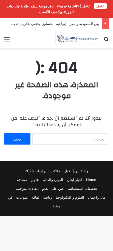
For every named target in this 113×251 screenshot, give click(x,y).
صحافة (22, 179)
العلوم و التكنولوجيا (70, 197)
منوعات (22, 197)
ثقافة (35, 197)
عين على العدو (53, 188)
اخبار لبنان (74, 179)
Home (91, 179)
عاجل (35, 179)
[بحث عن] (106, 41)
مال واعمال (96, 197)
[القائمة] (7, 41)
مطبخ (56, 206)
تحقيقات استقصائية (82, 188)
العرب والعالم (53, 179)
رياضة (47, 197)
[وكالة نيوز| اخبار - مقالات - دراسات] (77, 38)
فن (10, 197)
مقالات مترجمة (27, 188)
